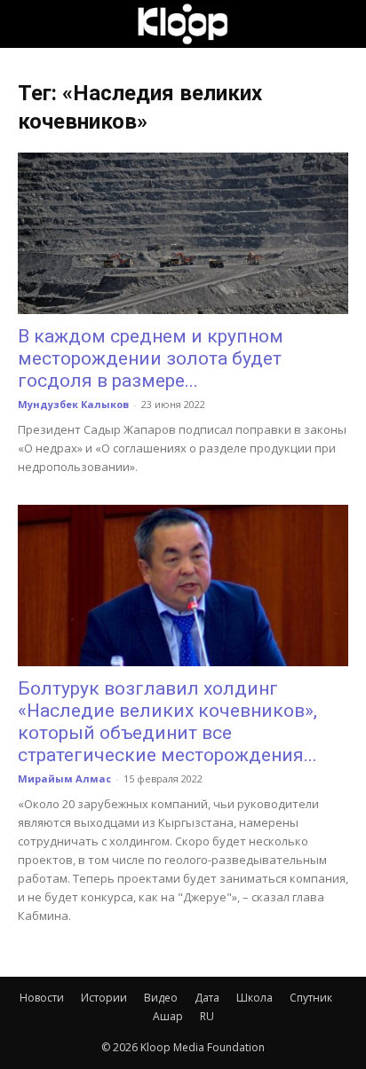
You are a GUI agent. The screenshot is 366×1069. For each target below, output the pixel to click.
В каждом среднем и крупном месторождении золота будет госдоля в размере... (150, 358)
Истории (104, 997)
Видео (161, 997)
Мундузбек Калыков (73, 404)
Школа (254, 997)
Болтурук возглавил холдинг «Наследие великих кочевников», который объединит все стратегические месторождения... (167, 722)
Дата (207, 997)
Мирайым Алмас (64, 778)
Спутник (311, 997)
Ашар (168, 1016)
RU (207, 1016)
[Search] (341, 24)
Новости (42, 997)
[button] (30, 24)
